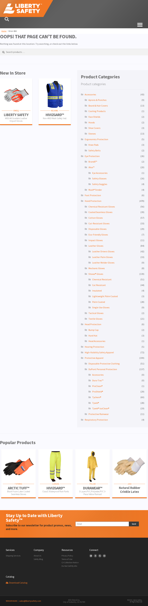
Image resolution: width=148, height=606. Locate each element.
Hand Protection (93, 200)
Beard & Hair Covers (98, 105)
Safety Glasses (99, 178)
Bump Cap (93, 329)
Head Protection (93, 324)
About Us (37, 555)
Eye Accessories (100, 172)
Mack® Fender (95, 189)
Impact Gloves (95, 240)
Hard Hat (92, 335)
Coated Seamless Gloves (100, 212)
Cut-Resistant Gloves (99, 223)
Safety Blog (38, 559)
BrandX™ (92, 161)
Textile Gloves (95, 318)
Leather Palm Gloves (102, 257)
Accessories (90, 94)
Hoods (91, 122)
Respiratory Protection (96, 419)
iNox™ (91, 167)
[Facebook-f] (95, 555)
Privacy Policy (67, 555)
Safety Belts (94, 150)
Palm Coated (98, 301)
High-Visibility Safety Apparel (99, 352)
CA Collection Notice (70, 562)
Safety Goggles (99, 184)
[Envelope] (104, 555)
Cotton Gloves (95, 217)
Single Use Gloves (101, 307)
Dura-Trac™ (97, 380)
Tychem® (96, 397)
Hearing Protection (94, 346)
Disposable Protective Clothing (104, 363)
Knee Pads (93, 144)
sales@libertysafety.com (29, 601)
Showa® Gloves (95, 273)
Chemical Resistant (102, 279)
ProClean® (97, 386)
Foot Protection (93, 195)
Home (4, 31)
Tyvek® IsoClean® (100, 408)
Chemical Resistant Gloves (101, 206)
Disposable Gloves (97, 228)
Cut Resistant (99, 285)
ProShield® (97, 391)
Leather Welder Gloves (103, 262)
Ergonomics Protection (96, 139)
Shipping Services (13, 555)
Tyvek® (95, 402)
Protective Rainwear (98, 414)
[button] (74, 24)
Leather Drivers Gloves (103, 251)
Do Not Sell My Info (69, 566)
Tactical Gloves (95, 313)
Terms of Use (67, 559)
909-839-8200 (11, 601)
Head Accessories (96, 341)
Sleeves (92, 133)
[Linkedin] (90, 555)
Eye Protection (92, 156)
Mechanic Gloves (96, 268)
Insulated (97, 290)
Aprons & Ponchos (97, 100)
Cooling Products (97, 111)
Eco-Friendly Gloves (98, 234)
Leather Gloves (95, 245)
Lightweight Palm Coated (105, 296)
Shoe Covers (94, 128)
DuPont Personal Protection (102, 369)
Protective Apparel (94, 357)
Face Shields (94, 116)
